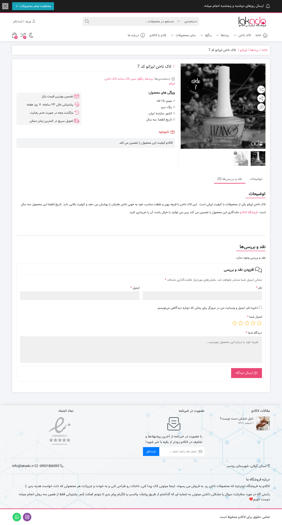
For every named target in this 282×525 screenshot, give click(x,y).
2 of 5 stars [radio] (253, 323)
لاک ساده (124, 78)
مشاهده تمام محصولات (35, 6)
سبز (133, 78)
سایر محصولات (185, 35)
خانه (258, 35)
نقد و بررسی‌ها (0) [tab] (229, 178)
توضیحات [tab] (256, 178)
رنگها (208, 35)
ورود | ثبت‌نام (22, 21)
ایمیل (134, 288)
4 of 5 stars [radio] (240, 323)
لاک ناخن (244, 35)
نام (259, 288)
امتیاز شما (254, 317)
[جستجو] (87, 21)
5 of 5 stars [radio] (234, 323)
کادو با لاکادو (158, 35)
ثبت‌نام (151, 451)
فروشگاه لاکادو (249, 212)
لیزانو (243, 50)
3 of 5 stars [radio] (247, 323)
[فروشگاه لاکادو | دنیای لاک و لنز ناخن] (252, 21)
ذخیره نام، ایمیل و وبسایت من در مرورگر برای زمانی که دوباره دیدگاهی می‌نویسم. (207, 308)
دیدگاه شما (254, 333)
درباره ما (133, 35)
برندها (224, 35)
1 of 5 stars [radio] (259, 323)
